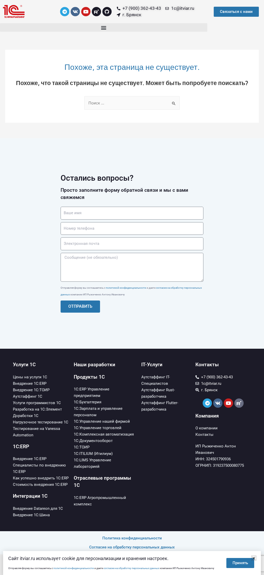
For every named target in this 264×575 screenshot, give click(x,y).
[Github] (107, 11)
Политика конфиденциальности (132, 538)
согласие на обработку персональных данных (131, 568)
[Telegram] (64, 11)
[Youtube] (85, 11)
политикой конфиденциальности (126, 287)
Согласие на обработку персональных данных (132, 547)
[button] (103, 27)
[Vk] (75, 11)
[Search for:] (132, 103)
